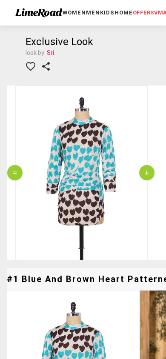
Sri (50, 52)
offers (143, 12)
